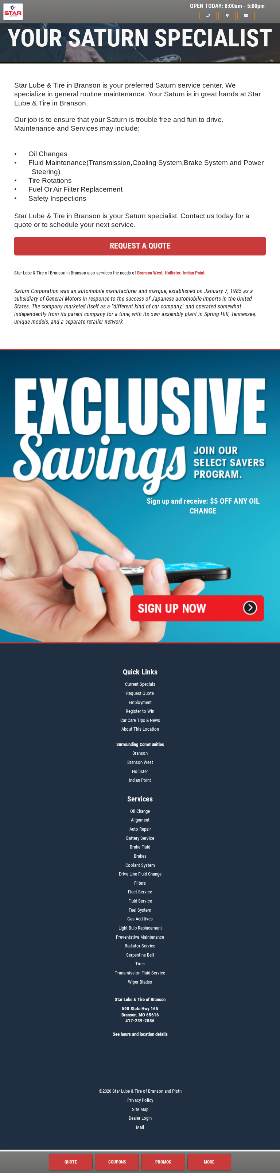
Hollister (172, 273)
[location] (227, 16)
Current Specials (140, 684)
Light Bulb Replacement (140, 928)
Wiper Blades (140, 982)
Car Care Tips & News (140, 720)
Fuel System (140, 910)
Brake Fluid (140, 847)
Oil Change (140, 811)
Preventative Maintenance (140, 937)
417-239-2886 (140, 1020)
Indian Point (194, 273)
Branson (140, 753)
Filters (140, 883)
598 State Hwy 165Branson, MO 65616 (140, 1012)
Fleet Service (140, 892)
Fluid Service (140, 901)
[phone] (208, 16)
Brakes (140, 856)
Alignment (140, 820)
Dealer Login (140, 1118)
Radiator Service (140, 946)
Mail (140, 1127)
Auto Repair (140, 829)
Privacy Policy (140, 1100)
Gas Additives (140, 919)
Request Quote (140, 693)
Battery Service (140, 838)
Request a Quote (140, 245)
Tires (140, 963)
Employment (140, 702)
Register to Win (140, 711)
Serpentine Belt (140, 955)
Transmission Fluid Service (140, 973)
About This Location (140, 729)
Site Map (140, 1109)
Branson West (150, 273)
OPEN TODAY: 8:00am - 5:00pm (227, 6)
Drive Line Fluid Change (140, 874)
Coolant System (140, 865)
